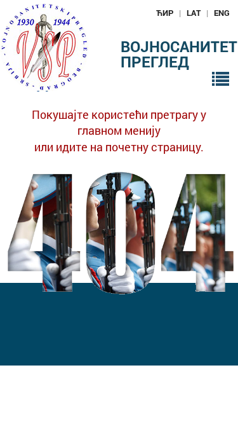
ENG (222, 12)
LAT (194, 12)
